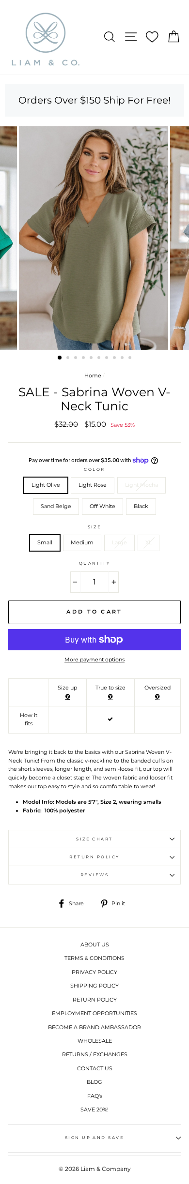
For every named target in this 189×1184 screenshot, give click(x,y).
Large (119, 542)
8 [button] (115, 358)
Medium (82, 542)
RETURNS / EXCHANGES (94, 1054)
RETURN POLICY (95, 999)
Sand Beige (56, 506)
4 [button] (84, 358)
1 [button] (60, 358)
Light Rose (93, 484)
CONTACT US (94, 1068)
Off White (102, 506)
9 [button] (123, 358)
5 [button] (92, 358)
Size (95, 527)
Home (92, 375)
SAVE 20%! (94, 1109)
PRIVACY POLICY (94, 972)
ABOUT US (94, 944)
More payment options (94, 659)
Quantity (94, 563)
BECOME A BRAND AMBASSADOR (94, 1027)
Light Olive (46, 484)
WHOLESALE (95, 1040)
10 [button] (130, 358)
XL (148, 542)
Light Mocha (141, 484)
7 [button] (107, 358)
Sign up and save (95, 1137)
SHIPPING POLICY (94, 985)
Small (44, 542)
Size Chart (94, 839)
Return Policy (94, 856)
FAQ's (94, 1096)
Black (141, 506)
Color (94, 469)
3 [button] (76, 358)
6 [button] (99, 358)
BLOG (94, 1082)
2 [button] (68, 358)
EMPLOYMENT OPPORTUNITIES (94, 1013)
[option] (94, 238)
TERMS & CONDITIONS (94, 958)
